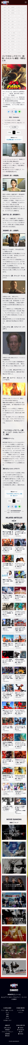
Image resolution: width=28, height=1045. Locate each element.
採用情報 (7, 1034)
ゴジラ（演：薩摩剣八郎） (12, 129)
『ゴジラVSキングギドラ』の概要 (12, 120)
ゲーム (7, 1012)
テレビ (7, 1018)
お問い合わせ (7, 1028)
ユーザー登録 (20, 1010)
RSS (21, 1032)
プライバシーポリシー (7, 1032)
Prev (10, 132)
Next (18, 132)
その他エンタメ (7, 1020)
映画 (7, 1016)
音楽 (7, 1014)
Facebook (21, 1029)
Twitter (21, 1028)
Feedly (21, 1034)
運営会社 (7, 1036)
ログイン (20, 1012)
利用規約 (7, 1029)
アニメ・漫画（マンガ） (7, 1010)
